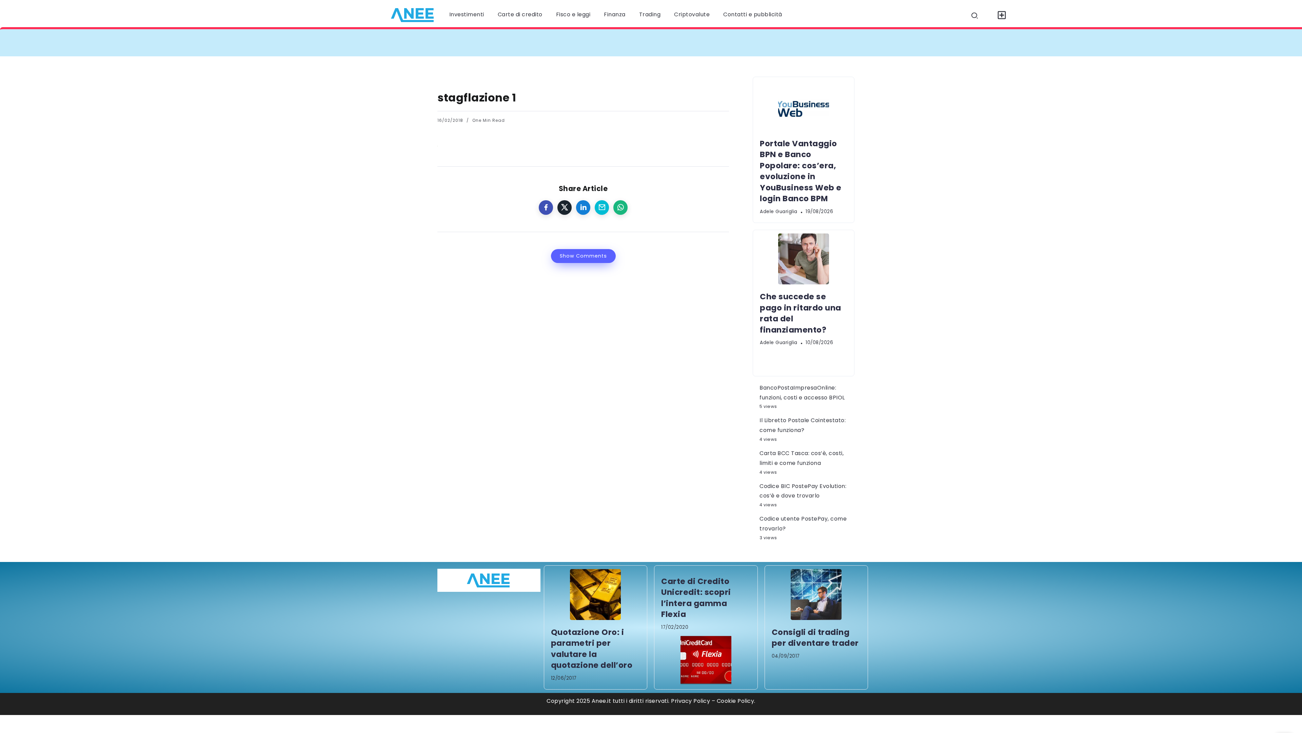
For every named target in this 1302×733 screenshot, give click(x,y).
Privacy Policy (690, 701)
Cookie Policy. (736, 701)
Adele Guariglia (778, 211)
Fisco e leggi (573, 14)
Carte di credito (520, 14)
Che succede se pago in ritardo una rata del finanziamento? (840, 42)
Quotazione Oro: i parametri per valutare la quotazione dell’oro (592, 649)
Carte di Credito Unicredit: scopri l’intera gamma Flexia (696, 598)
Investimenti (466, 14)
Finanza (615, 14)
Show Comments (583, 255)
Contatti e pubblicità (752, 14)
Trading (650, 14)
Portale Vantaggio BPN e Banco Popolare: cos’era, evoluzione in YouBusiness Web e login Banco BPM (594, 42)
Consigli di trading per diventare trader (815, 638)
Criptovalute (692, 14)
